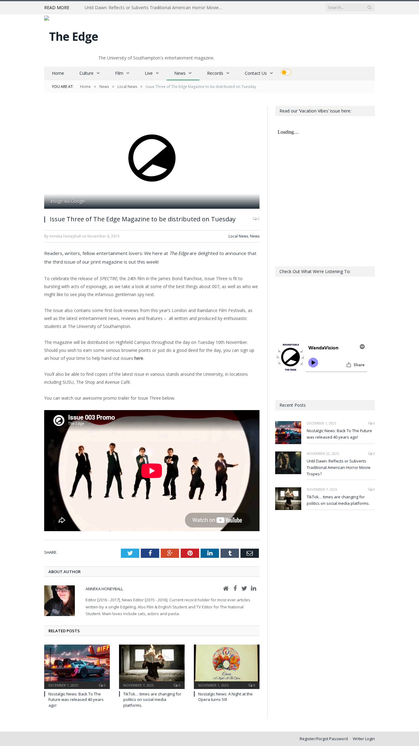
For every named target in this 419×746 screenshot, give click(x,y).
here (138, 358)
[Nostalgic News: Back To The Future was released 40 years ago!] (77, 666)
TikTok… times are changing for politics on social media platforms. (152, 699)
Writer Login (364, 738)
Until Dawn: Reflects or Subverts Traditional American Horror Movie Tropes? (155, 7)
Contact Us (256, 73)
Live (149, 73)
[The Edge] (71, 35)
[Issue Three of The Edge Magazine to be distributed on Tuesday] (151, 158)
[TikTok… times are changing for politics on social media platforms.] (152, 666)
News (180, 73)
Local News (238, 236)
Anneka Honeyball (104, 589)
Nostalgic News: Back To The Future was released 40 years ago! (76, 699)
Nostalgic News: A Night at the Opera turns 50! (225, 696)
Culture (86, 73)
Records (215, 73)
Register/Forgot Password (324, 738)
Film (119, 73)
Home (58, 73)
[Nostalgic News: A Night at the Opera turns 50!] (226, 666)
